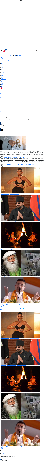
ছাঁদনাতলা (2, 85)
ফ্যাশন (5, 60)
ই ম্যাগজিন (2, 75)
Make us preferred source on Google (4, 135)
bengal (2, 448)
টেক (0, 111)
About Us (2, 450)
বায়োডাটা (1, 71)
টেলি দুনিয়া (6, 70)
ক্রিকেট (1, 64)
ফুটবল (2, 64)
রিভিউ (3, 70)
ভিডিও (1, 77)
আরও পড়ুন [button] (1, 309)
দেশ (1, 62)
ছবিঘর (17, 55)
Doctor (4, 305)
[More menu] (43, 55)
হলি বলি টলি (2, 70)
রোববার (1, 80)
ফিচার (1, 81)
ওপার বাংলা (2, 67)
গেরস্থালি (10, 60)
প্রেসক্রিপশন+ (8, 55)
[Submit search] (40, 53)
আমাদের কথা (2, 79)
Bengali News (1, 305)
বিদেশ (6, 55)
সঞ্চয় (20, 55)
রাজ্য (3, 55)
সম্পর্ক (4, 60)
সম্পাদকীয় (2, 78)
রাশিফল (19, 55)
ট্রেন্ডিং (1, 76)
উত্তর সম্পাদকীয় (4, 79)
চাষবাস (1, 73)
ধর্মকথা (1, 66)
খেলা (10, 55)
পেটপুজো (6, 60)
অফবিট (1, 65)
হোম (1, 57)
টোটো (8, 60)
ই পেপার (1, 74)
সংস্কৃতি (5, 70)
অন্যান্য (4, 64)
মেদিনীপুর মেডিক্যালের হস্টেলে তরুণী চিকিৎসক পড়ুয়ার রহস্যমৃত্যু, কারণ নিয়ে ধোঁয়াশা (13, 157)
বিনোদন (12, 55)
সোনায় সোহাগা (2, 84)
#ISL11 (2, 58)
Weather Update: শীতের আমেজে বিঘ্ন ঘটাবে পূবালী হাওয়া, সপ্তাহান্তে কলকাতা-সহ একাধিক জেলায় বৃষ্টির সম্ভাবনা (18, 164)
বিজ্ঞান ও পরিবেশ (2, 72)
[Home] (3, 50)
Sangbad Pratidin (3, 447)
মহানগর (2, 55)
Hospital (6, 305)
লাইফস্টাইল (15, 55)
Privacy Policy (2, 453)
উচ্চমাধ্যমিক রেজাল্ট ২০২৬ (3, 83)
